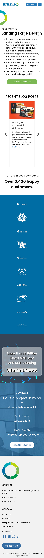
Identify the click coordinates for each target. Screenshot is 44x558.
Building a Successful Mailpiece (18, 125)
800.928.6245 (9, 497)
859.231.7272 (8, 501)
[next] (38, 134)
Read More (16, 147)
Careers (6, 518)
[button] (4, 536)
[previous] (6, 134)
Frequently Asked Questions (16, 522)
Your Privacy (8, 526)
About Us (6, 514)
